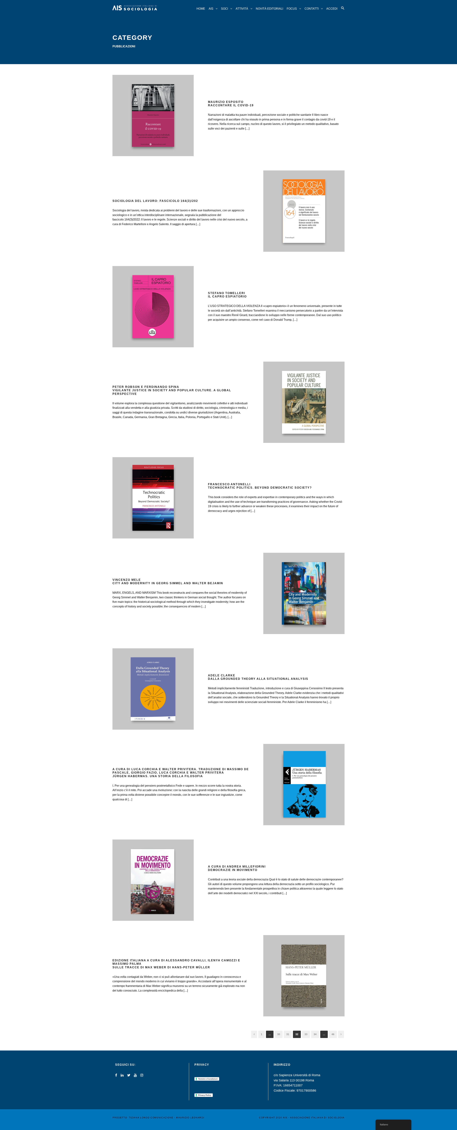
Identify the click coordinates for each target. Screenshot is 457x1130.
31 (287, 1034)
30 (278, 1034)
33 (306, 1034)
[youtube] (135, 1075)
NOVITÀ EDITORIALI (269, 8)
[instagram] (141, 1075)
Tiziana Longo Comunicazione (151, 1117)
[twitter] (128, 1075)
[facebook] (116, 1075)
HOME (201, 8)
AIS (211, 8)
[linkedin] (122, 1075)
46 (333, 1034)
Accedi (331, 8)
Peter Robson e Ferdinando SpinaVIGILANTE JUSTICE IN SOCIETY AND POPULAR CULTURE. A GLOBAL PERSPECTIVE (171, 390)
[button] (343, 11)
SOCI (224, 8)
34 (315, 1034)
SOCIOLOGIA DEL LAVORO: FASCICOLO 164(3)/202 (155, 200)
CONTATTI (312, 8)
